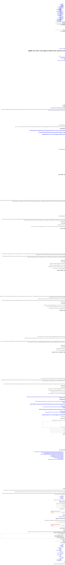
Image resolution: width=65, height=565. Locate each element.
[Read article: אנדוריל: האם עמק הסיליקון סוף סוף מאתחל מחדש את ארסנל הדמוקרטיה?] (32, 406)
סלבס (60, 19)
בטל (57, 537)
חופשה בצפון (34, 396)
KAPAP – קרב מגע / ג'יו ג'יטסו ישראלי (57, 456)
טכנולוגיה (61, 14)
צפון (27, 396)
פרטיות (62, 497)
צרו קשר (62, 495)
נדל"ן (62, 16)
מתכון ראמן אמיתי (60, 458)
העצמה (60, 10)
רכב (60, 16)
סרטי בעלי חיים (59, 18)
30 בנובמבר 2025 (62, 411)
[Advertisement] (32, 41)
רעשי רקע (60, 563)
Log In (64, 529)
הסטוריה (37, 396)
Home (64, 48)
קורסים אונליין (59, 15)
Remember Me (61, 508)
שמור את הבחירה (61, 537)
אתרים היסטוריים (56, 396)
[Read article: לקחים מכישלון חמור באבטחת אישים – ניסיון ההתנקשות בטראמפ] (32, 412)
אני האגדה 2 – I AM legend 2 (58, 457)
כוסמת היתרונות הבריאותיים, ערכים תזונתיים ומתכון (55, 459)
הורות (60, 12)
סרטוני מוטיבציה (58, 9)
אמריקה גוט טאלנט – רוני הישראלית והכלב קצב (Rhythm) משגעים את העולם (51, 454)
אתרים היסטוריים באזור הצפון (50, 396)
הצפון (23, 109)
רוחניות (60, 7)
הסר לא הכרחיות (59, 532)
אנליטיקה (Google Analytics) (58, 535)
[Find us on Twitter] (64, 562)
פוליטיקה (63, 407)
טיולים (29, 396)
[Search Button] (55, 23)
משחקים (60, 17)
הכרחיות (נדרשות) (60, 534)
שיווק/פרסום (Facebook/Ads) (58, 536)
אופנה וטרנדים (59, 19)
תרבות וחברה (59, 12)
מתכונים (62, 7)
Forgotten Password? (62, 516)
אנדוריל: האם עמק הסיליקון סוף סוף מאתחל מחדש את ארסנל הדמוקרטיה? (52, 132)
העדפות (55, 532)
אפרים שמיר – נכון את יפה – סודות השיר (57, 455)
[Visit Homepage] (58, 28)
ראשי (62, 3)
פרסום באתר (61, 496)
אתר (64, 432)
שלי (59, 56)
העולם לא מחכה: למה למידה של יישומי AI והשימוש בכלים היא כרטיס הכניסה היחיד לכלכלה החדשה (47, 130)
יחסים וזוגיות (59, 8)
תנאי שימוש (61, 498)
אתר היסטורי (61, 396)
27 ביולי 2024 (63, 416)
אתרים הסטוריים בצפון (42, 396)
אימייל (64, 430)
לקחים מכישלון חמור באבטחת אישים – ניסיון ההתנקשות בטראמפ (53, 134)
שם (64, 428)
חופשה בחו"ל (61, 4)
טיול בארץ (31, 396)
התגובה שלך (63, 427)
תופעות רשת (61, 17)
